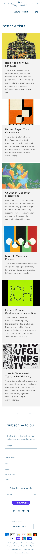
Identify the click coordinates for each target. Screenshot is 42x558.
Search (7, 464)
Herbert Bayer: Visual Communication (17, 131)
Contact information (22, 553)
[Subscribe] (34, 446)
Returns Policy (10, 474)
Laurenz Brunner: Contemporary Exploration (20, 311)
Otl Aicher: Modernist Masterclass (17, 194)
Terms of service (15, 549)
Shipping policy (29, 549)
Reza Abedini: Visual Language (17, 64)
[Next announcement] (37, 3)
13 (30, 414)
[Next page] (36, 413)
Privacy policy (19, 546)
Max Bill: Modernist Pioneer (16, 258)
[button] (4, 11)
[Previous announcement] (4, 3)
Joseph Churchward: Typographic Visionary (18, 375)
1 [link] (5, 414)
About (7, 469)
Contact (8, 480)
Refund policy (30, 546)
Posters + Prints (19, 543)
